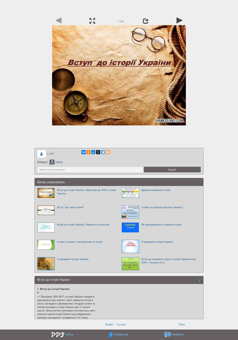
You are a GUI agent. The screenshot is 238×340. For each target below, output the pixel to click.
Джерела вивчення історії (155, 190)
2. (38, 292)
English (109, 324)
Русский (121, 324)
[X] (98, 152)
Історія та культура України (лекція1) (162, 207)
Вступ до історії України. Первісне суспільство (83, 224)
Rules (182, 324)
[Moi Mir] (93, 152)
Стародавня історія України (157, 241)
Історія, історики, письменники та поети (79, 241)
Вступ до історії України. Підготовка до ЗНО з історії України (86, 191)
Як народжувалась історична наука (161, 224)
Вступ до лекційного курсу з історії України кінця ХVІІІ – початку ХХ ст (168, 260)
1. (38, 288)
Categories (121, 334)
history (59, 162)
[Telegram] (103, 152)
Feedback (177, 334)
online (69, 334)
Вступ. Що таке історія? (70, 207)
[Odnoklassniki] (88, 152)
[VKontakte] (83, 152)
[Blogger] (108, 152)
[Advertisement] (119, 8)
